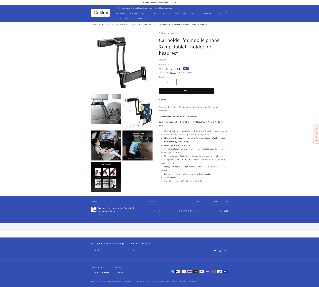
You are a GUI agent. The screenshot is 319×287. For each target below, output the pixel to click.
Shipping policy (164, 281)
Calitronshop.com (102, 281)
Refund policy (127, 281)
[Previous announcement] (92, 2)
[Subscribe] (133, 250)
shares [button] (164, 99)
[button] (164, 8)
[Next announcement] (227, 2)
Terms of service (151, 281)
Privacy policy (139, 281)
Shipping (173, 72)
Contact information (179, 281)
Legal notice (192, 281)
